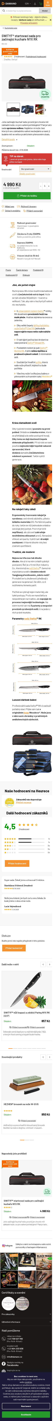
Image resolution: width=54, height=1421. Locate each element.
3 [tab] (20, 1048)
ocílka (38, 362)
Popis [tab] (8, 270)
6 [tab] (34, 1048)
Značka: (10, 59)
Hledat (45, 11)
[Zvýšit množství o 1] (49, 185)
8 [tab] (43, 1048)
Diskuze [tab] (26, 275)
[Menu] (48, 3)
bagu (26, 712)
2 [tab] (15, 1048)
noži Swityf (34, 568)
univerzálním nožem (27, 311)
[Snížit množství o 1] (40, 185)
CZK (27, 3)
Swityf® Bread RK (35, 342)
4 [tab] (25, 1048)
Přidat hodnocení (17, 863)
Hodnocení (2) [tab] (11, 275)
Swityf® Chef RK (27, 328)
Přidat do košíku (28, 195)
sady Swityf (30, 618)
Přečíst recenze (23, 802)
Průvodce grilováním (28, 23)
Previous (43, 964)
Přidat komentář (14, 948)
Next (49, 964)
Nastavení (26, 1406)
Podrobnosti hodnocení (36, 56)
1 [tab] (10, 1048)
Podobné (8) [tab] (38, 270)
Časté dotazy (22, 270)
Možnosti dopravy (28, 206)
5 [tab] (29, 1048)
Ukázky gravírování (27, 174)
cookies (28, 1382)
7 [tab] (39, 1048)
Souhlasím (26, 1414)
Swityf (41, 311)
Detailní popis (8, 139)
